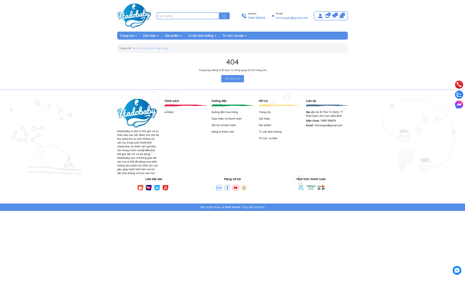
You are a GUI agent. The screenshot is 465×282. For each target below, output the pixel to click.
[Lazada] (149, 187)
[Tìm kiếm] (224, 16)
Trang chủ (127, 35)
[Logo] (134, 15)
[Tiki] (157, 187)
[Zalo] (219, 187)
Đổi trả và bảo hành (224, 125)
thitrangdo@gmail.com (292, 18)
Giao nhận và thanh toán (227, 118)
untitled (168, 112)
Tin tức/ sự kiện (233, 35)
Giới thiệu (150, 35)
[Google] (244, 187)
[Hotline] (459, 84)
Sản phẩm (172, 35)
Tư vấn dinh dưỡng (201, 35)
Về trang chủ (232, 78)
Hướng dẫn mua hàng (225, 112)
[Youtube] (236, 187)
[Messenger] (459, 104)
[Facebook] (227, 187)
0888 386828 (256, 18)
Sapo (261, 207)
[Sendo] (165, 187)
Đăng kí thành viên (223, 131)
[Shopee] (140, 187)
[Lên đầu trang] (457, 249)
